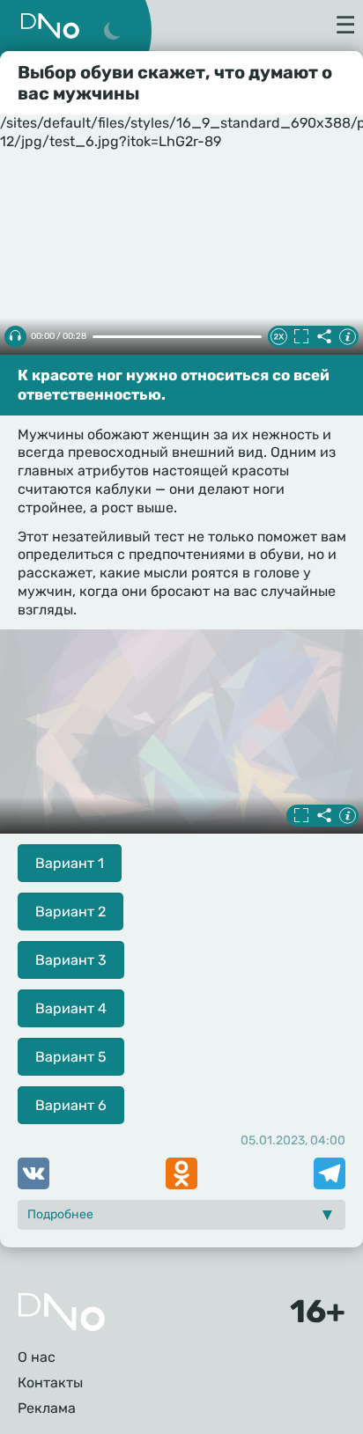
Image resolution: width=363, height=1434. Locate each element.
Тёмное (112, 31)
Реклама (47, 1408)
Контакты (50, 1382)
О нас (37, 1357)
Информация (347, 336)
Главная (62, 1312)
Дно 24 (50, 26)
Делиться (324, 336)
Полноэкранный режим (301, 336)
